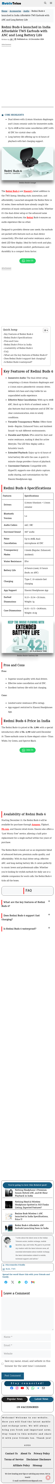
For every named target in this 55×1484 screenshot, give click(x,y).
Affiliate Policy (21, 1466)
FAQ (6, 352)
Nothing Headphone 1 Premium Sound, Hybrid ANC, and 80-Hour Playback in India (31, 1193)
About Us (26, 1454)
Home (4, 11)
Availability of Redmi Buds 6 (18, 348)
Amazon (36, 825)
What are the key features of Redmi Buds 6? (25, 355)
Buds (8, 1269)
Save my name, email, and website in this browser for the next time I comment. (27, 1364)
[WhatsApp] (27, 260)
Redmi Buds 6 (12, 191)
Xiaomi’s (28, 191)
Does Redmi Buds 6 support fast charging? (25, 359)
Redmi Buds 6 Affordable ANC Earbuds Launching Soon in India (32, 1227)
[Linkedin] (11, 1246)
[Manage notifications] (48, 1477)
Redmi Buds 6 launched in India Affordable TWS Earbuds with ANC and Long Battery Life (25, 31)
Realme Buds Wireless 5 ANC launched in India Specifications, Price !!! (31, 1217)
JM (11, 39)
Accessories (15, 11)
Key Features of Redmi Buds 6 (18, 334)
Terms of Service (13, 1460)
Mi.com (5, 829)
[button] (45, 3)
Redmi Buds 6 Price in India (18, 345)
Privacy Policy (42, 1454)
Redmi (30, 218)
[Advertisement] (27, 74)
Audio (26, 11)
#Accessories (29, 1407)
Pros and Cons (11, 341)
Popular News (14, 1399)
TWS (13, 1269)
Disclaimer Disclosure (38, 1460)
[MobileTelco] (11, 3)
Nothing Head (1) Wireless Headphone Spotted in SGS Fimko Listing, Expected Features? (32, 1205)
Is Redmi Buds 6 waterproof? (18, 362)
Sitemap (37, 1466)
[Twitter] (6, 1246)
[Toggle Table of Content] (44, 330)
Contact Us (11, 1454)
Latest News (41, 1399)
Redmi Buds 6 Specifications (18, 338)
